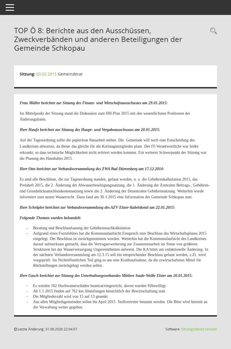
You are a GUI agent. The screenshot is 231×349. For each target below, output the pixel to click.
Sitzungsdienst (199, 329)
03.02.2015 (46, 74)
